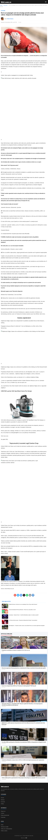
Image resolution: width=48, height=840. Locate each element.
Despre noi (3, 811)
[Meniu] (45, 2)
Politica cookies (4, 830)
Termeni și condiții (4, 826)
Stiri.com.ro (5, 786)
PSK (26, 837)
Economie (5, 5)
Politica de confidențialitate (6, 828)
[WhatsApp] (27, 595)
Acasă (1, 5)
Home (2, 824)
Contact (2, 813)
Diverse (2, 797)
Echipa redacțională (5, 815)
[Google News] (15, 595)
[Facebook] (21, 595)
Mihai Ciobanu (10, 18)
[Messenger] (18, 595)
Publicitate (3, 817)
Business (2, 799)
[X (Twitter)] (24, 595)
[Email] (30, 595)
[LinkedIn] (33, 595)
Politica (2, 803)
